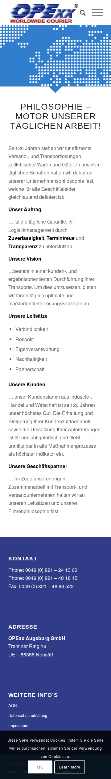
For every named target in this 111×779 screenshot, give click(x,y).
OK (40, 766)
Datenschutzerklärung (27, 715)
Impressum (18, 725)
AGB (12, 705)
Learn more (69, 766)
